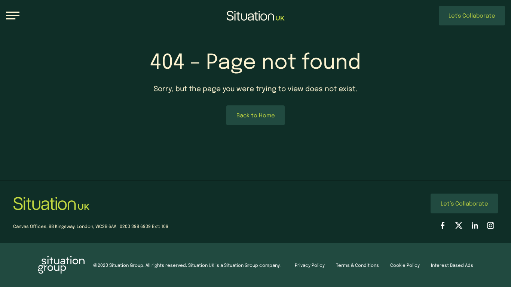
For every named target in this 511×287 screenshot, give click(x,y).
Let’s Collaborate (464, 203)
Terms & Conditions (357, 265)
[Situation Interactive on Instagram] (490, 225)
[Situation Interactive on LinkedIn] (475, 225)
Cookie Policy (405, 265)
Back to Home (255, 115)
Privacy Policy (310, 265)
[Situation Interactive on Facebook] (442, 225)
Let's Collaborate (472, 15)
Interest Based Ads (452, 265)
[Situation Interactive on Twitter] (459, 225)
